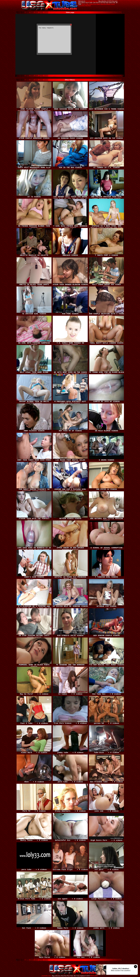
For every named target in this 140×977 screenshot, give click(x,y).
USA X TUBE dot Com (91, 1)
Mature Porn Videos (94, 4)
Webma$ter (94, 976)
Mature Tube (85, 4)
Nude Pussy (88, 5)
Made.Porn (103, 4)
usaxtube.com (46, 976)
